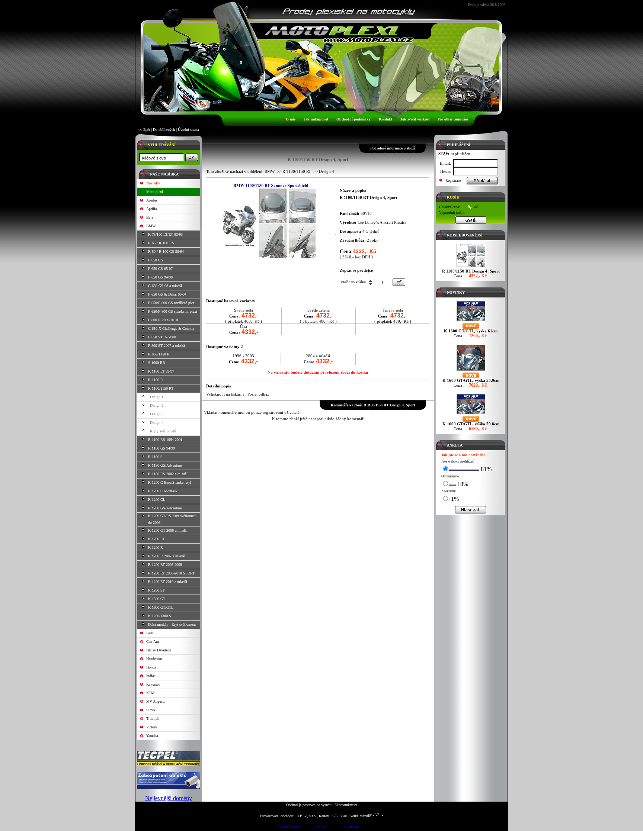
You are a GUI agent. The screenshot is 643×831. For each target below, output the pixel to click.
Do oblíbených (164, 130)
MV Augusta (155, 701)
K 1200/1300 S (159, 616)
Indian (151, 676)
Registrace (453, 180)
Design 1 (156, 397)
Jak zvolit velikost (414, 119)
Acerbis (151, 200)
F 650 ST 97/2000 (162, 337)
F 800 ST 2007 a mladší (166, 346)
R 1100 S (155, 457)
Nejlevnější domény (168, 798)
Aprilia (151, 209)
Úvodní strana (188, 130)
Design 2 (156, 405)
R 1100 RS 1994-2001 (165, 440)
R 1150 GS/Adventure (165, 465)
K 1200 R (155, 547)
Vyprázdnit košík (451, 212)
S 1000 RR (156, 363)
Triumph (152, 718)
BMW (151, 226)
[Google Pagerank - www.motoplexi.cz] (290, 827)
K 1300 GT (156, 599)
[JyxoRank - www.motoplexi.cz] (352, 827)
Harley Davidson (158, 650)
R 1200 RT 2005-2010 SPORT (171, 573)
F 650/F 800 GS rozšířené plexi (172, 303)
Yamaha (152, 736)
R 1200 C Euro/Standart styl (169, 482)
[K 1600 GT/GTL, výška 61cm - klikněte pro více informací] (471, 321)
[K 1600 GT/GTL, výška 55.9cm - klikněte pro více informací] (471, 370)
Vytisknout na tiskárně (225, 394)
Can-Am (152, 642)
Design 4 (156, 423)
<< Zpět (144, 130)
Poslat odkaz (258, 394)
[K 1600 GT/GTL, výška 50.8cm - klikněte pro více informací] (471, 414)
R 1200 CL (156, 499)
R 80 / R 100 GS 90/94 (166, 251)
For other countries (453, 119)
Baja (149, 217)
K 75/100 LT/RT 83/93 (165, 234)
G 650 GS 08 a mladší (165, 286)
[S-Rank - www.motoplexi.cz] (321, 827)
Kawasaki (153, 684)
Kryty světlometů (163, 431)
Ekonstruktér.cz (346, 805)
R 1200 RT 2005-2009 (165, 565)
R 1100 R (155, 380)
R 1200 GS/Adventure (165, 508)
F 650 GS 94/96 (160, 277)
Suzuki (151, 710)
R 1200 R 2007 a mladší (166, 556)
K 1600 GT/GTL (160, 607)
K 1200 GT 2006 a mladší (168, 530)
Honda (151, 667)
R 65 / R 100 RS (161, 243)
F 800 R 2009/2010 (163, 320)
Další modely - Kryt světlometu (172, 624)
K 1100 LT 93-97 (161, 371)
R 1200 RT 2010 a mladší (167, 582)
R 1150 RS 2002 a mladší (168, 474)
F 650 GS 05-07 (160, 269)
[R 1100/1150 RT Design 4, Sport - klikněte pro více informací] (471, 267)
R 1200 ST (156, 590)
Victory (151, 727)
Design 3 (156, 414)
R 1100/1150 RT (160, 388)
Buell (150, 633)
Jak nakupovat (316, 119)
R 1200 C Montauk (162, 491)
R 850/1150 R (159, 354)
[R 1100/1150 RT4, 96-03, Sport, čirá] (269, 256)
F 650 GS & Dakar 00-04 (167, 294)
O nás (290, 119)
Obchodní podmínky (353, 119)
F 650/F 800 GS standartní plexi (172, 311)
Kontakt (385, 119)
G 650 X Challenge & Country (171, 328)
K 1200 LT (156, 539)
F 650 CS (155, 260)
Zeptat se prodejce (356, 270)
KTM (150, 693)
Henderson (154, 659)
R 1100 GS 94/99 (161, 448)
